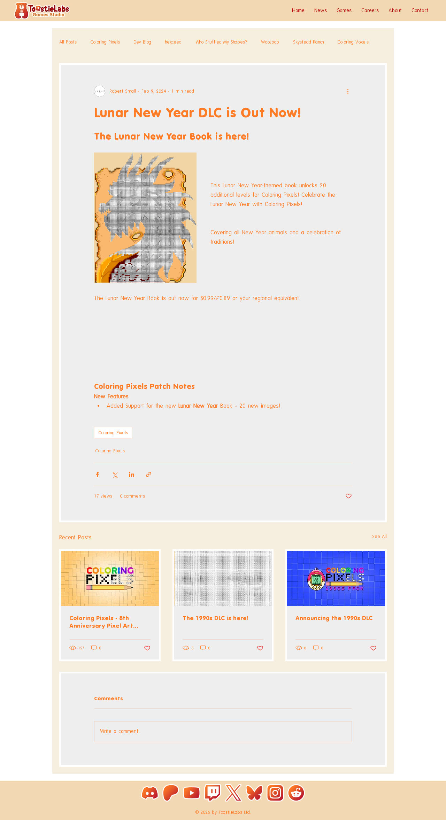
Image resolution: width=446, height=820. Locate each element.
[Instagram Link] (275, 793)
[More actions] (348, 91)
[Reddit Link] (296, 793)
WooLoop (270, 42)
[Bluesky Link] (254, 793)
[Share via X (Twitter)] (114, 474)
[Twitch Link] (212, 793)
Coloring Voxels (353, 42)
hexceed (173, 42)
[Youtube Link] (191, 793)
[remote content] (223, 336)
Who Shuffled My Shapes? (221, 42)
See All (379, 536)
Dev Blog (142, 42)
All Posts (68, 42)
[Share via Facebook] (97, 474)
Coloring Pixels (105, 42)
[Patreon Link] (170, 793)
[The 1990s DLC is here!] (223, 578)
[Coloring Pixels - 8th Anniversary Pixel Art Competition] (110, 578)
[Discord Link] (150, 793)
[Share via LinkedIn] (131, 474)
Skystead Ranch (308, 42)
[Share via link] (148, 474)
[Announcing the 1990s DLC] (336, 578)
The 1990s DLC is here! (215, 618)
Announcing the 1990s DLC (333, 618)
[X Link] (233, 793)
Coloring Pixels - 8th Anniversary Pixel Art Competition (101, 622)
